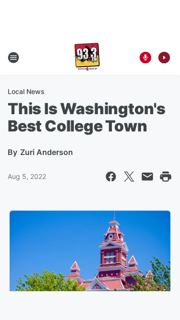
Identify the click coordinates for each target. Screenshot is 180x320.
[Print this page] (165, 176)
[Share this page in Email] (147, 176)
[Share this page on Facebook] (111, 176)
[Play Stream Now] (164, 57)
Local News (26, 91)
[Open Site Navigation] (13, 57)
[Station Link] (87, 57)
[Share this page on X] (129, 176)
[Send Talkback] (145, 57)
